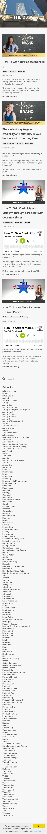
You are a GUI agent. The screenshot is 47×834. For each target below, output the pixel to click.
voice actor (7, 787)
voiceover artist (10, 799)
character (7, 497)
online (5, 661)
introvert (6, 594)
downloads (7, 522)
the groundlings (10, 757)
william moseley (9, 804)
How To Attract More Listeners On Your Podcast (21, 310)
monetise (6, 645)
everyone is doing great (13, 538)
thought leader (9, 762)
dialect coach (8, 515)
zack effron (7, 815)
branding (6, 479)
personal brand (9, 677)
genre (5, 552)
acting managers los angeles (16, 409)
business (6, 485)
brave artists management (15, 481)
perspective (8, 679)
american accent (10, 442)
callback (6, 490)
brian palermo (9, 483)
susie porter (8, 748)
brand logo (7, 476)
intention (6, 587)
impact (5, 578)
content (6, 509)
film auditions (8, 543)
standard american (11, 744)
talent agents (8, 751)
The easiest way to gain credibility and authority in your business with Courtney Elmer (21, 134)
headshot (6, 564)
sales (5, 725)
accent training (9, 400)
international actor (11, 589)
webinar (6, 801)
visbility (5, 776)
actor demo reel (10, 426)
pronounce (7, 716)
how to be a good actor (13, 571)
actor (5, 423)
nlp (3, 656)
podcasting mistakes (12, 702)
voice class (7, 792)
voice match (8, 794)
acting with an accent (12, 421)
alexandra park (9, 433)
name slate (7, 651)
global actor (8, 555)
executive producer (11, 541)
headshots (7, 568)
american (6, 439)
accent (5, 398)
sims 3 (5, 732)
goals (5, 557)
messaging (7, 631)
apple (5, 71)
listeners (6, 614)
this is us (6, 760)
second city (7, 728)
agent (5, 430)
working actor (9, 808)
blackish (6, 469)
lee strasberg (9, 610)
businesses (7, 488)
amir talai (7, 451)
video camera (9, 774)
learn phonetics (9, 608)
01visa (5, 393)
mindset (6, 642)
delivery (6, 513)
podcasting (29, 143)
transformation (9, 767)
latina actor (8, 603)
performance (8, 674)
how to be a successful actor (16, 573)
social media (8, 737)
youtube (6, 813)
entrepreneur (8, 536)
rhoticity (6, 723)
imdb (4, 575)
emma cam (7, 527)
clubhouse (7, 502)
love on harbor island (12, 619)
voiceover (7, 797)
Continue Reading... (11, 96)
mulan (5, 649)
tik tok (5, 764)
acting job (7, 405)
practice (6, 709)
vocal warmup (9, 780)
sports (5, 741)
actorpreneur (8, 428)
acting (5, 403)
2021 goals (7, 396)
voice (5, 783)
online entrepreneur (11, 665)
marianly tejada (9, 624)
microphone (7, 633)
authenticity (7, 465)
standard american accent (14, 746)
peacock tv (7, 670)
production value (10, 714)
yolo (4, 810)
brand (5, 474)
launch (5, 605)
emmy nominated (10, 529)
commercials (8, 506)
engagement (8, 534)
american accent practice (14, 444)
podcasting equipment (12, 700)
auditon (6, 462)
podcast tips (8, 693)
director (6, 518)
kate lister (7, 596)
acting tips (7, 419)
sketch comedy (9, 734)
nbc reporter (8, 654)
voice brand (8, 790)
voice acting (8, 785)
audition (6, 458)
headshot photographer (13, 566)
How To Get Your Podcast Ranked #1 (23, 64)
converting (7, 511)
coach (5, 504)
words (5, 806)
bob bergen (7, 472)
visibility (27, 222)
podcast (6, 317)
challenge (7, 495)
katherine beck (9, 598)
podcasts (21, 71)
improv (5, 580)
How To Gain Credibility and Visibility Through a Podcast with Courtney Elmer (22, 212)
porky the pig (8, 707)
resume (6, 721)
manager (6, 621)
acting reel (7, 412)
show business (9, 730)
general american (10, 548)
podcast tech (8, 691)
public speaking (9, 718)
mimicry (6, 638)
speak (5, 739)
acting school (8, 414)
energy (5, 532)
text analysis (8, 755)
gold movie (7, 559)
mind (4, 640)
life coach (7, 612)
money (5, 647)
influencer (7, 582)
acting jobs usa (9, 407)
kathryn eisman (9, 601)
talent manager (9, 753)
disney (5, 520)
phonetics (7, 681)
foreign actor (8, 545)
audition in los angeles (13, 460)
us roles (6, 769)
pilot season (8, 684)
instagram (7, 585)
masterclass (8, 628)
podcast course (8, 143)
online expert (8, 668)
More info (37, 831)
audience (6, 456)
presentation (8, 711)
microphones (8, 635)
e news (5, 525)
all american (8, 435)
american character (12, 449)
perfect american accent (14, 672)
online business (8, 222)
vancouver (7, 771)
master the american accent (16, 626)
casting (6, 492)
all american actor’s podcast (16, 437)
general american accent (14, 550)
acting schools (9, 416)
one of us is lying (10, 658)
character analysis (11, 499)
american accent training (14, 446)
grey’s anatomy (9, 562)
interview (6, 592)
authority (6, 467)
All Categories (9, 391)
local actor (7, 617)
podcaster (12, 71)
